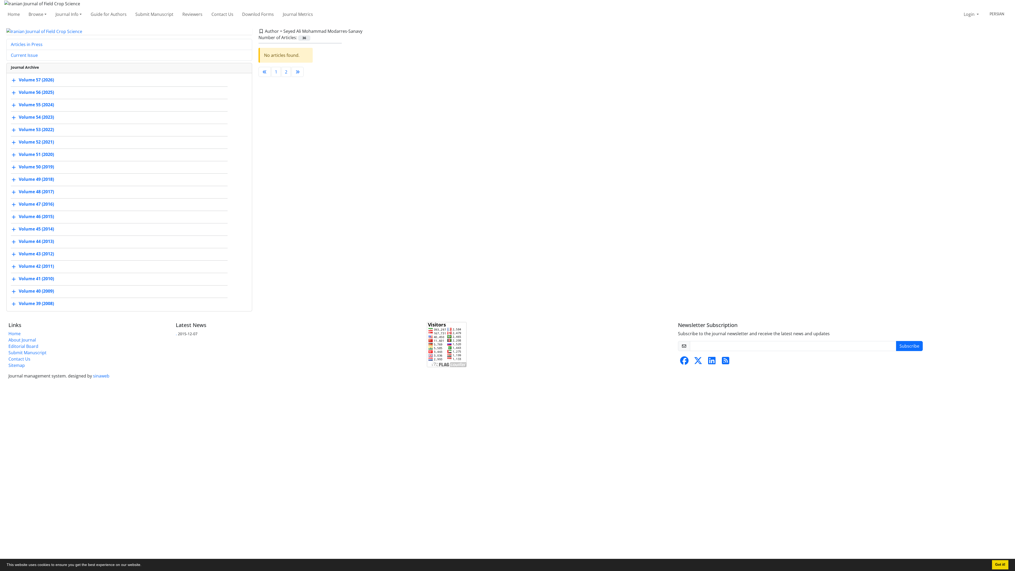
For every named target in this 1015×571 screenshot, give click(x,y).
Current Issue (24, 55)
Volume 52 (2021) (36, 142)
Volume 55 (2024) (36, 105)
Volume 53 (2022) (36, 130)
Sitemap (16, 365)
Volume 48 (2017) (36, 192)
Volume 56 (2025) (36, 92)
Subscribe (909, 346)
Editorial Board (23, 346)
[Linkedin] (711, 362)
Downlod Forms (258, 14)
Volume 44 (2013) (36, 242)
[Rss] (725, 362)
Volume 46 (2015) (36, 217)
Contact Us (222, 14)
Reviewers (192, 14)
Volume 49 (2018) (36, 179)
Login (970, 14)
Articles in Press (27, 44)
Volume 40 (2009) (36, 291)
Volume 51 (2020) (36, 155)
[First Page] (265, 72)
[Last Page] (298, 72)
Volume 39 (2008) (36, 304)
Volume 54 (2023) (36, 117)
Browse (36, 14)
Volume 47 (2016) (36, 204)
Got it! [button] (1000, 565)
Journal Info (67, 14)
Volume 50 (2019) (36, 167)
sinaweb (101, 376)
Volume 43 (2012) (36, 254)
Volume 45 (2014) (36, 229)
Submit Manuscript (154, 14)
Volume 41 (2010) (36, 279)
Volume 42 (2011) (36, 266)
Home (14, 14)
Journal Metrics (298, 14)
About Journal (22, 340)
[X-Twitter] (698, 362)
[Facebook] (684, 362)
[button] (143, 565)
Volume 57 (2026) (36, 80)
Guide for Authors (109, 14)
